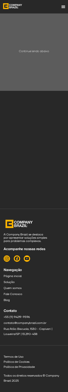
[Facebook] (17, 258)
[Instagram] (7, 258)
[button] (63, 7)
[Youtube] (27, 258)
